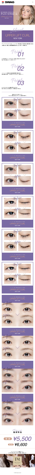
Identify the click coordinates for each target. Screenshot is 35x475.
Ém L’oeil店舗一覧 (17, 468)
